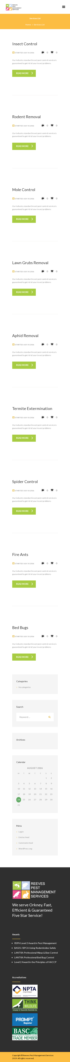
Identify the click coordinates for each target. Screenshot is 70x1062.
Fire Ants (20, 554)
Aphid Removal (25, 335)
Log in (21, 831)
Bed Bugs (20, 627)
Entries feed (24, 837)
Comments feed (26, 843)
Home (28, 24)
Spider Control (25, 481)
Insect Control (24, 43)
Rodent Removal (26, 116)
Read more (22, 73)
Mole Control (23, 189)
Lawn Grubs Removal (30, 262)
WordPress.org (25, 848)
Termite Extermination (32, 408)
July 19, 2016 (28, 53)
